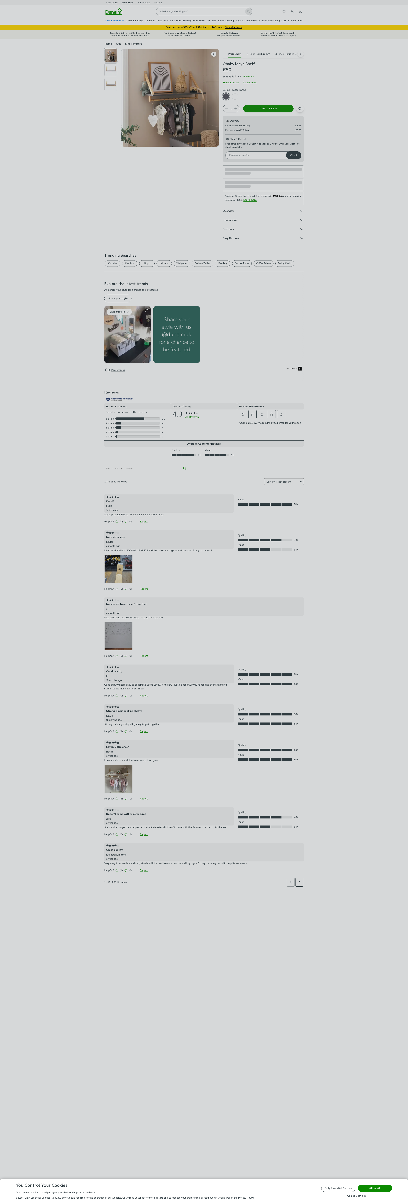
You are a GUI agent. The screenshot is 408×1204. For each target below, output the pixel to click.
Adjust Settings (356, 1195)
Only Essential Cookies (338, 1188)
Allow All (375, 1188)
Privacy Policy (245, 1198)
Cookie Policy (225, 1198)
